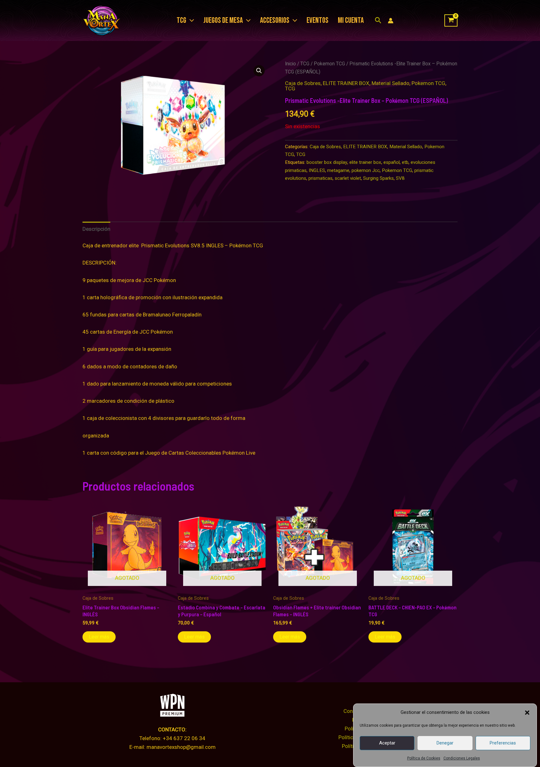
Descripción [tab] (96, 229)
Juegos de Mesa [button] (223, 20)
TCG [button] (181, 20)
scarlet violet (348, 178)
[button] (527, 712)
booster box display (327, 162)
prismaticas (320, 178)
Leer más (99, 637)
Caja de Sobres (303, 83)
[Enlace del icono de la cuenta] (390, 20)
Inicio (290, 64)
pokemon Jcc (366, 170)
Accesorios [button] (274, 20)
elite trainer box (365, 162)
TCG (304, 64)
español (391, 162)
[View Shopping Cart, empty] (451, 20)
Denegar (445, 743)
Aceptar (387, 743)
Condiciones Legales (461, 758)
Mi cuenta (351, 20)
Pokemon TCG (329, 64)
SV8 (400, 178)
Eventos (317, 20)
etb (405, 162)
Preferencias (503, 743)
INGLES (317, 170)
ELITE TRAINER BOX (346, 83)
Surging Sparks (378, 178)
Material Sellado (390, 83)
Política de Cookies (423, 758)
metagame (338, 170)
